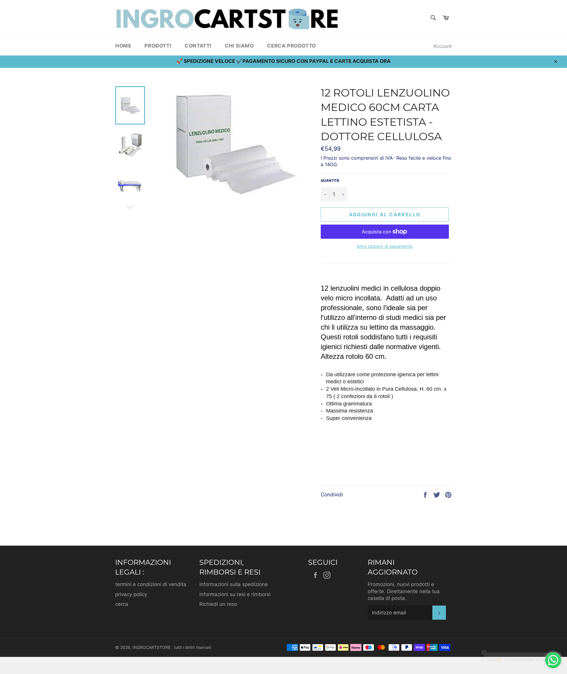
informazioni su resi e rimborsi (235, 594)
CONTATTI (198, 46)
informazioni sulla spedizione (233, 584)
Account (442, 46)
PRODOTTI (157, 46)
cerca (121, 604)
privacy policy (131, 594)
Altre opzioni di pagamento (385, 246)
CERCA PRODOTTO (291, 46)
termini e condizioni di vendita (150, 584)
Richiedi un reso (218, 604)
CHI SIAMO (239, 46)
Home (123, 46)
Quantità (330, 180)
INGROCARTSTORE (152, 647)
